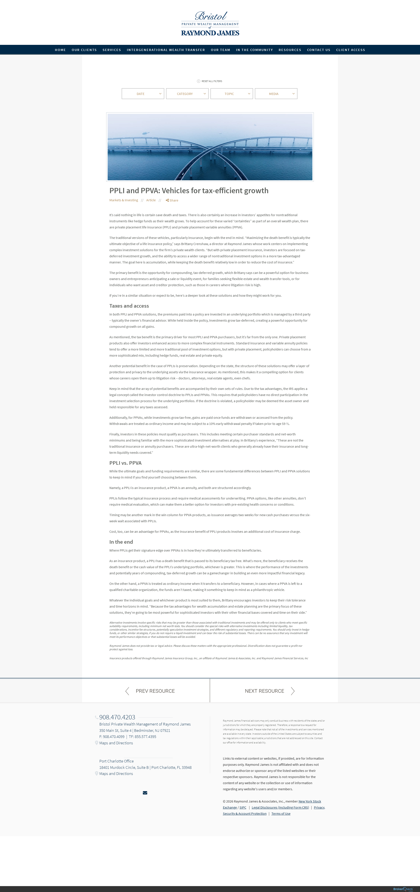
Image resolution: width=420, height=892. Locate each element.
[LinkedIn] (172, 218)
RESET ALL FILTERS (212, 81)
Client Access (350, 49)
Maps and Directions (116, 742)
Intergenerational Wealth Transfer (166, 49)
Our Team (220, 49)
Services (112, 49)
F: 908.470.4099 (111, 736)
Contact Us (319, 49)
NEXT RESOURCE (264, 691)
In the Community (254, 49)
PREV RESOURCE (155, 691)
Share (173, 200)
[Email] (172, 223)
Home (60, 49)
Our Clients (84, 49)
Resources (290, 49)
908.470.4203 (117, 717)
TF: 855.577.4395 (142, 736)
